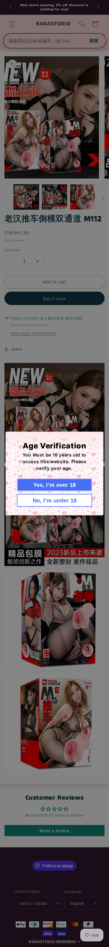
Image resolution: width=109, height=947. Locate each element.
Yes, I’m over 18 (54, 485)
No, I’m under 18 (55, 500)
